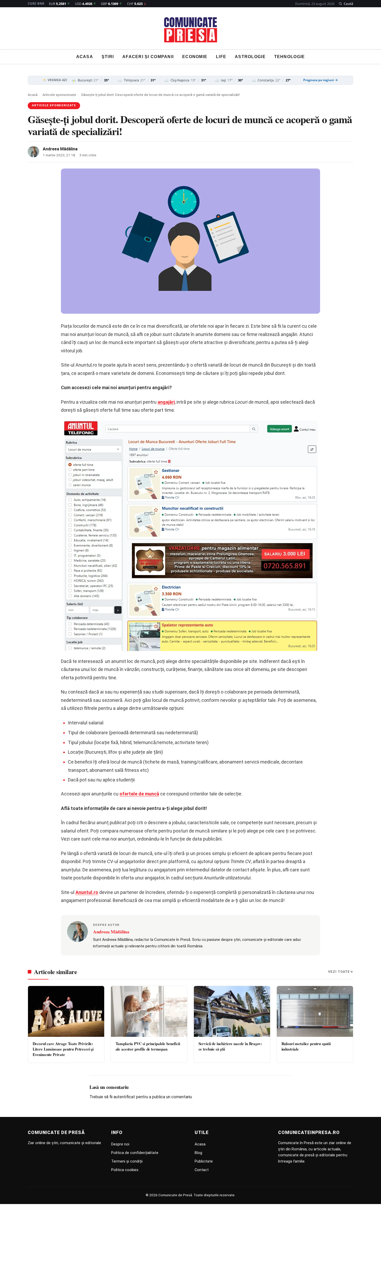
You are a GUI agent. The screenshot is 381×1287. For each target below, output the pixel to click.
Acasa (84, 57)
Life (221, 57)
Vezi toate (339, 972)
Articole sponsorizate (59, 95)
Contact (202, 1169)
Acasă (33, 95)
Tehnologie (289, 57)
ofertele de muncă (139, 793)
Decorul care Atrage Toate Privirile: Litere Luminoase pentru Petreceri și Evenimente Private (63, 1049)
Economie (194, 57)
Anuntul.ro (86, 892)
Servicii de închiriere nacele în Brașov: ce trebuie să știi (230, 1046)
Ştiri (108, 57)
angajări (166, 402)
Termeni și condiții (127, 1161)
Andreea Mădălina (60, 148)
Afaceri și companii (148, 57)
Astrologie (250, 57)
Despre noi (120, 1144)
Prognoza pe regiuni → (320, 80)
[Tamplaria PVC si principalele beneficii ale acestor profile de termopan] (149, 1011)
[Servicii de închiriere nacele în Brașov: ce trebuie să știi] (232, 1011)
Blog (198, 1152)
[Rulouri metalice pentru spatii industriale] (315, 1011)
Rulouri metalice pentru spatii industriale (306, 1046)
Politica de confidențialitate (134, 1152)
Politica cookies (124, 1169)
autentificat (124, 1096)
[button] (345, 3)
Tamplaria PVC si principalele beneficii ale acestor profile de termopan (148, 1046)
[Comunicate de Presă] (190, 30)
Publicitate (204, 1161)
